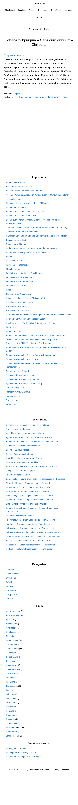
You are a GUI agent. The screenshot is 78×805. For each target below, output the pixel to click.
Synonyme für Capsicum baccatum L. (23, 379)
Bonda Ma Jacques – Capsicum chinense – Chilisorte (30, 500)
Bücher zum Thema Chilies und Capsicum (25, 211)
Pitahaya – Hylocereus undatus (20, 516)
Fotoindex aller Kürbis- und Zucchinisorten (25, 273)
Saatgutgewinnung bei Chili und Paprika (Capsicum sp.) (31, 355)
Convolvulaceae (13, 669)
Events (9, 256)
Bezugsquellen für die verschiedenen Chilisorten (27, 203)
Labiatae (10, 694)
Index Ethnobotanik (14, 331)
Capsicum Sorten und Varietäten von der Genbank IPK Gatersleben (36, 236)
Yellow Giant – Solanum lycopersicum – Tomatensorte (30, 528)
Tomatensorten (13, 396)
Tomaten (10, 599)
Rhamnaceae (12, 715)
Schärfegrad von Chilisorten (18, 371)
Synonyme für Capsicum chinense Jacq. (24, 383)
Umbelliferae (11, 732)
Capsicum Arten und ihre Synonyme (22, 232)
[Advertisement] (39, 125)
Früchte (9, 582)
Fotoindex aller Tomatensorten (19, 281)
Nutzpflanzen (12, 594)
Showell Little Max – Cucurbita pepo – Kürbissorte (28, 483)
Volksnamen (11, 404)
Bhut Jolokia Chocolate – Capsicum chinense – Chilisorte (31, 466)
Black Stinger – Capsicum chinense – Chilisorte (27, 504)
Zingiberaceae (12, 736)
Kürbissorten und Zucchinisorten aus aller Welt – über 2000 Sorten (36, 335)
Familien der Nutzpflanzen (18, 265)
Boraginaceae (12, 640)
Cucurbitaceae (12, 574)
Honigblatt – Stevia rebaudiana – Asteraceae (26, 458)
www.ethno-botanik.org (49, 770)
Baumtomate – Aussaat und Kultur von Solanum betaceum (32, 441)
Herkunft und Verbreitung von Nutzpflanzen (25, 319)
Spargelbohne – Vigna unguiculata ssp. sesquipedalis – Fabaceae (35, 479)
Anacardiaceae (13, 615)
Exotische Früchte (14, 261)
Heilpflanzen (11, 590)
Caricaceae (11, 653)
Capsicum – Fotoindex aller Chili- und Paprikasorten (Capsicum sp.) (36, 227)
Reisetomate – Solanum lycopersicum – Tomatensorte (30, 545)
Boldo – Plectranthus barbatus (19, 454)
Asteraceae (11, 628)
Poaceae (10, 711)
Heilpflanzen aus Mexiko (17, 306)
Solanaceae (11, 727)
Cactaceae (11, 644)
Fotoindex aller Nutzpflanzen (19, 277)
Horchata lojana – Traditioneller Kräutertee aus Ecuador (31, 323)
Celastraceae (12, 657)
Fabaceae (10, 678)
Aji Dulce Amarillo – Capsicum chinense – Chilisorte (29, 437)
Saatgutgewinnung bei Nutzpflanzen (22, 359)
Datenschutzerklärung (16, 244)
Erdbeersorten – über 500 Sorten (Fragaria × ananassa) (31, 248)
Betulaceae (11, 632)
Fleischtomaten (13, 269)
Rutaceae (10, 719)
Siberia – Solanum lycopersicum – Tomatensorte (28, 541)
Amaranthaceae (13, 611)
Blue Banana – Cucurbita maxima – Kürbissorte (27, 491)
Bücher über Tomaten (16, 207)
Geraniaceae (12, 686)
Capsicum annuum (23, 97)
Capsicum (18, 94)
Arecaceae (11, 624)
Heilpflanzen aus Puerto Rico (19, 310)
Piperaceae (11, 707)
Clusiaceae (11, 661)
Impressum (11, 327)
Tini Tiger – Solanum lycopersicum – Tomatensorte (29, 524)
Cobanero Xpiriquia (41, 97)
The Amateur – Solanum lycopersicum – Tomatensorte (30, 520)
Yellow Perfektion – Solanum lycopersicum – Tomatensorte (32, 532)
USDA (64, 97)
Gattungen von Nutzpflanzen (19, 294)
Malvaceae (11, 702)
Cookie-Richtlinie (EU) (16, 240)
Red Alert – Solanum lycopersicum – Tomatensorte (29, 549)
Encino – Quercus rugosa (17, 450)
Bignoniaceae (12, 636)
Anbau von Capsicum (15, 182)
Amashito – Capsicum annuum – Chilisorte (25, 433)
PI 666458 (55, 97)
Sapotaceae (11, 723)
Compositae (11, 665)
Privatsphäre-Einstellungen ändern (21, 752)
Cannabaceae (12, 648)
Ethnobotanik (39, 4)
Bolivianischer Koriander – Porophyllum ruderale (27, 425)
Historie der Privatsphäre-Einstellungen (23, 757)
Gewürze (10, 586)
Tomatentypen (12, 400)
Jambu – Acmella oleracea (18, 429)
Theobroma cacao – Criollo (18, 475)
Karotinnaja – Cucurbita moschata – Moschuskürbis (29, 487)
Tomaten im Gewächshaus (18, 392)
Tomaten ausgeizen (15, 388)
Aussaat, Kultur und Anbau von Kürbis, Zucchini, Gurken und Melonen (37, 195)
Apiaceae (10, 619)
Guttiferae (10, 690)
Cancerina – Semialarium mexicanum (23, 446)
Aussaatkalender (13, 199)
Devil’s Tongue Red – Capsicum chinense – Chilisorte (30, 495)
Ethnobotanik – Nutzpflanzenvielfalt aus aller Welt (28, 252)
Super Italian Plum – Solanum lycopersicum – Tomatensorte (33, 536)
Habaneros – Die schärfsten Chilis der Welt (25, 298)
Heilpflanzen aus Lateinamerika (20, 302)
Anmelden (65, 770)
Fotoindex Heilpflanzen (16, 286)
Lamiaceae (11, 698)
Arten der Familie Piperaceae (19, 186)
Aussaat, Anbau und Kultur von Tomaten (24, 191)
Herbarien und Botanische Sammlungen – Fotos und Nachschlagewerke (38, 315)
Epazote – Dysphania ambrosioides (22, 462)
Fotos (8, 290)
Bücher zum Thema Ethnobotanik (21, 216)
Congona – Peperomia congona (20, 471)
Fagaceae (10, 682)
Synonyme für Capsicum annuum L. (22, 375)
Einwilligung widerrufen (16, 748)
